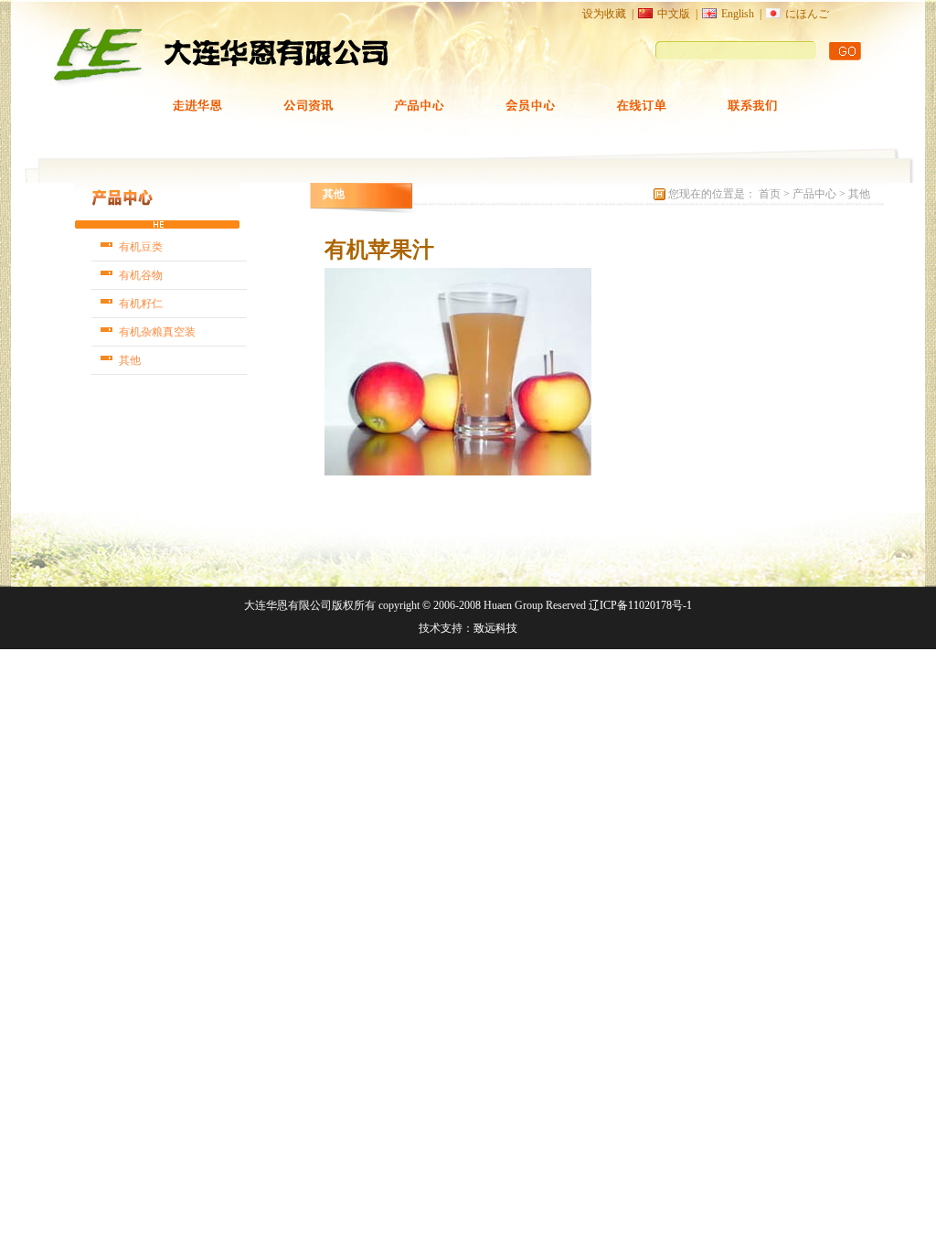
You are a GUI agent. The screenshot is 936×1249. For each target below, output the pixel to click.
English (737, 13)
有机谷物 (141, 275)
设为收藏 (604, 13)
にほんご (807, 13)
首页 (771, 193)
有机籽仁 (141, 303)
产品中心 (814, 193)
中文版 (673, 13)
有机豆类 (141, 246)
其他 (130, 360)
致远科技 (495, 628)
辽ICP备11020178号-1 (640, 605)
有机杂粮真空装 (157, 332)
